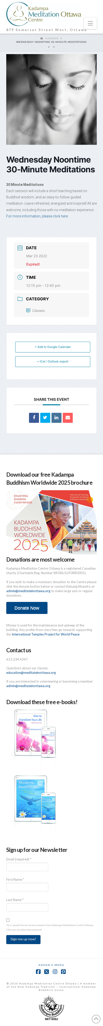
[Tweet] (45, 418)
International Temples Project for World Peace (46, 634)
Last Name (15, 900)
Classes (38, 310)
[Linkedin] (57, 418)
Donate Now (26, 607)
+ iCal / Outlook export (52, 361)
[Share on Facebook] (34, 418)
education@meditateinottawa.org (31, 673)
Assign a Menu (51, 964)
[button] (90, 23)
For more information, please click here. (37, 216)
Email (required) (18, 859)
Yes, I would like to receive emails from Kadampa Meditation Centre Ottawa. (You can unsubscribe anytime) (50, 927)
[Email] (68, 418)
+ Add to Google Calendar (53, 347)
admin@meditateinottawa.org (28, 591)
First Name (15, 879)
